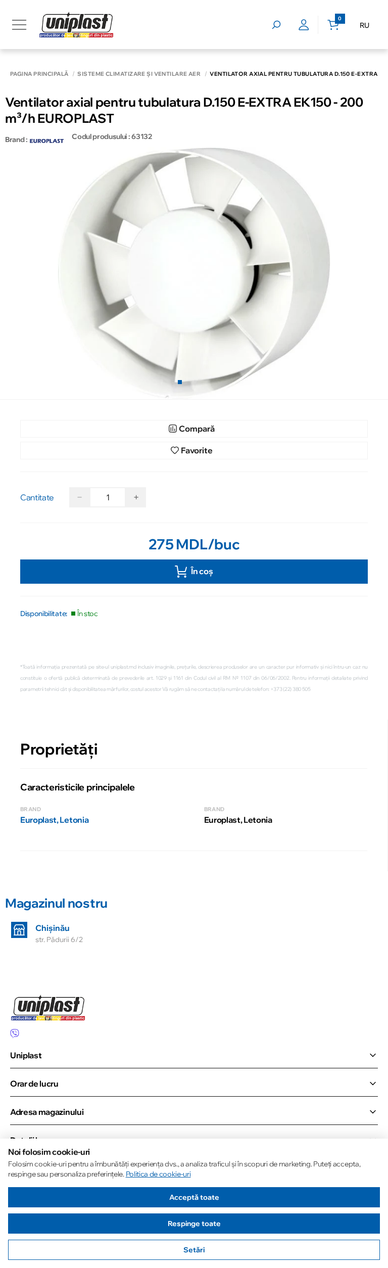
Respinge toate (194, 1223)
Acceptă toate (194, 1197)
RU (364, 25)
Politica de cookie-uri (158, 1174)
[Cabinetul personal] (304, 25)
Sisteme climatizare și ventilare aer (139, 74)
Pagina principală (39, 74)
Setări (194, 1249)
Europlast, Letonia (54, 820)
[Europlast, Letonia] (47, 139)
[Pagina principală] (76, 24)
